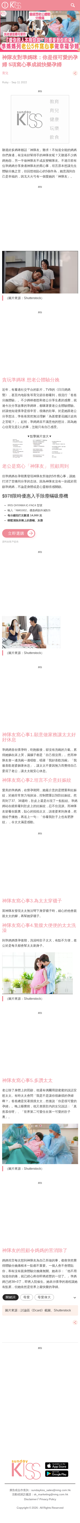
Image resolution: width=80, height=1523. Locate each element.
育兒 (5, 73)
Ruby (5, 82)
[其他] (75, 75)
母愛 (26, 1297)
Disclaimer (30, 1499)
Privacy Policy (47, 1499)
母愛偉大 (44, 1297)
